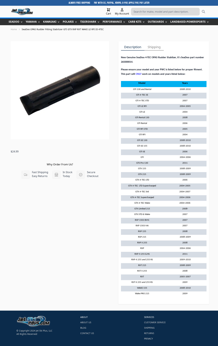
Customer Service (155, 322)
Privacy (148, 338)
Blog (83, 327)
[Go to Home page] (22, 12)
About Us (85, 322)
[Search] (203, 11)
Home (14, 29)
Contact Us (87, 333)
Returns (149, 333)
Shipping (154, 47)
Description (132, 47)
